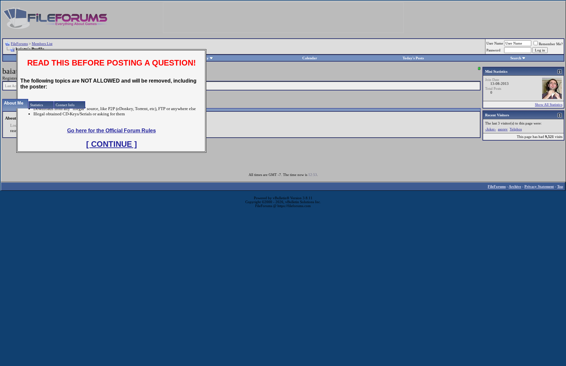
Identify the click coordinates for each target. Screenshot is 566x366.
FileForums (19, 44)
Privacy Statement (539, 186)
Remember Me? (551, 44)
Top (560, 186)
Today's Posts (413, 58)
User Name (494, 43)
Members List (42, 44)
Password (493, 50)
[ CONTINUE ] (111, 144)
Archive (515, 186)
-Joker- (490, 129)
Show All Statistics (548, 104)
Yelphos (516, 129)
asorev (503, 129)
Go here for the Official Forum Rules (111, 130)
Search (515, 58)
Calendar (309, 58)
